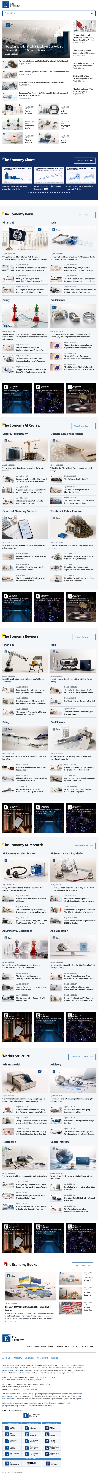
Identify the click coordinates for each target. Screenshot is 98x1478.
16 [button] (64, 192)
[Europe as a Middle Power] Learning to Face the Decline (31, 768)
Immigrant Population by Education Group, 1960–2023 (47, 187)
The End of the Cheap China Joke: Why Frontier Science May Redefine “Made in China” (79, 692)
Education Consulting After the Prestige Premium (79, 1121)
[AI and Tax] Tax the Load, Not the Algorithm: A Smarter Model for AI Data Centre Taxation (79, 570)
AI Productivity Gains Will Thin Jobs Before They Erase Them (29, 502)
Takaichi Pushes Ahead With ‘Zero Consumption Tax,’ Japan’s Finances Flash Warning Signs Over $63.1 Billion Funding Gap (30, 362)
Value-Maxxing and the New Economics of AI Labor (31, 899)
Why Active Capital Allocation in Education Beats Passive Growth (76, 1210)
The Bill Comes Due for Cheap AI (76, 479)
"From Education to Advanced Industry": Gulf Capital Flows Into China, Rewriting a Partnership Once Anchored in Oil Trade (31, 1134)
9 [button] (47, 192)
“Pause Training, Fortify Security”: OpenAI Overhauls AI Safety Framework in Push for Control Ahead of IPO (79, 270)
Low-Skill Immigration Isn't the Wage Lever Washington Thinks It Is (23, 680)
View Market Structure (79, 1057)
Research (69, 1346)
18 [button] (69, 192)
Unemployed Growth (88, 1278)
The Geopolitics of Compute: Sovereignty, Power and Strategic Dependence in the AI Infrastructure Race (31, 978)
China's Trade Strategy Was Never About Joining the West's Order (31, 779)
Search (92, 12)
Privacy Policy (28, 1394)
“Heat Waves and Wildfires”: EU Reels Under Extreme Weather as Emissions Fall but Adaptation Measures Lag (79, 369)
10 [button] (50, 192)
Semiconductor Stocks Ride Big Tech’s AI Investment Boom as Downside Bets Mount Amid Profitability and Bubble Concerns (31, 271)
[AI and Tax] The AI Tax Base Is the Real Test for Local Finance (30, 568)
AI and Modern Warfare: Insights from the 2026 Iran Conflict (79, 921)
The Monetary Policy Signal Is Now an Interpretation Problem (30, 579)
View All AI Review (81, 426)
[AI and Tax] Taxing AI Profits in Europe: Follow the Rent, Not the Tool (79, 557)
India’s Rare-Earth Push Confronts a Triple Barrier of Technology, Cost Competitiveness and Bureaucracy (70, 335)
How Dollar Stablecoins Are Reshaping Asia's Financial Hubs (41, 82)
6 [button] (40, 192)
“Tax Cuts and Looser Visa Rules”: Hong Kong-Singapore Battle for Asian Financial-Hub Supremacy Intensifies (23, 1100)
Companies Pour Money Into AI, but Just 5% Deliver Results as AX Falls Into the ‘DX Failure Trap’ (43, 94)
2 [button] (31, 192)
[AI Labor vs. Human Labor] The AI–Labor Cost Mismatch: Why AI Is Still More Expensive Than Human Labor (31, 923)
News (43, 1346)
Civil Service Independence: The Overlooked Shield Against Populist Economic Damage (29, 792)
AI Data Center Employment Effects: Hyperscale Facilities (79, 187)
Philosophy (17, 1358)
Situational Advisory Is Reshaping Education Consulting (77, 1110)
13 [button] (57, 192)
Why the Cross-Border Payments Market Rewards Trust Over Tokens (71, 1177)
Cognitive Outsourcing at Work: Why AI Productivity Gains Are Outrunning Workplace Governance (31, 492)
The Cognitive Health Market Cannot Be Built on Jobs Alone (24, 1176)
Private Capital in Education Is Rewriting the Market (79, 1188)
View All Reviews (82, 637)
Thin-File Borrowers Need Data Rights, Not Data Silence (78, 713)
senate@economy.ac (36, 1403)
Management (42, 1358)
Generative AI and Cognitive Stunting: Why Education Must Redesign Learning (72, 966)
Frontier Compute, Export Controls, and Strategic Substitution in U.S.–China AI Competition (21, 966)
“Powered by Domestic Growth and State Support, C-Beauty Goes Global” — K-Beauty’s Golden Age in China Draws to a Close (84, 37)
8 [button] (45, 192)
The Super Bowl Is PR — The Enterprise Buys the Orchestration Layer (79, 501)
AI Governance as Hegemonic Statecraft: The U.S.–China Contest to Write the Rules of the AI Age (79, 912)
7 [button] (43, 192)
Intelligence (82, 1346)
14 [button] (59, 192)
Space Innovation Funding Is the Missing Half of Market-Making (71, 680)
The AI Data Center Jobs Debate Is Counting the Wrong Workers (23, 469)
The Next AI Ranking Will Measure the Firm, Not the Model (78, 491)
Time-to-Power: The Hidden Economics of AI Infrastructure (31, 988)
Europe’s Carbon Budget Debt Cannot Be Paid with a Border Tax (79, 779)
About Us (6, 1358)
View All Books (80, 1265)
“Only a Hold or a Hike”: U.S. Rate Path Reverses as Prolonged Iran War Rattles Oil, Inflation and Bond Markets (24, 258)
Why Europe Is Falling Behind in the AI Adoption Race (30, 999)
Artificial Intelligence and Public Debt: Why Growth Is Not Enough (43, 61)
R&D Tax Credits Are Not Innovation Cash (79, 701)
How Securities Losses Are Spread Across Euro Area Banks (15, 187)
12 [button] (55, 192)
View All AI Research (80, 845)
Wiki (92, 1346)
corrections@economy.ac (45, 1405)
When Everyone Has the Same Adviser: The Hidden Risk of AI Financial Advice (24, 546)
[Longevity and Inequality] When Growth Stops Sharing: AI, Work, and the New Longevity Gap (31, 481)
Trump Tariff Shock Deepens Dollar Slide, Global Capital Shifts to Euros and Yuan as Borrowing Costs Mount (32, 1123)
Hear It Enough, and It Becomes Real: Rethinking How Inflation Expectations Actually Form (31, 703)
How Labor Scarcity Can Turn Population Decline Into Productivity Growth (79, 768)
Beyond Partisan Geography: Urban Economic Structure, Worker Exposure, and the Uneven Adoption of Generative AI (79, 980)
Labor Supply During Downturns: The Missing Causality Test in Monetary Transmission (30, 692)
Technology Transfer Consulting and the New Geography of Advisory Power (72, 1100)
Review (60, 1346)
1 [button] (28, 192)
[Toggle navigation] (93, 5)
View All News (83, 215)
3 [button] (33, 192)
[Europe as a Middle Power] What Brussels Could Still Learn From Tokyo (24, 757)
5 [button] (38, 192)
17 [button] (67, 192)
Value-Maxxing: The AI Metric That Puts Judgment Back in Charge (72, 469)
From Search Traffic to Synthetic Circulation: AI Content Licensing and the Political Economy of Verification (79, 901)
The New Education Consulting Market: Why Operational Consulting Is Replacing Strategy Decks (79, 1134)
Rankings (54, 1358)
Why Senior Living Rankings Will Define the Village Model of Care (30, 1196)
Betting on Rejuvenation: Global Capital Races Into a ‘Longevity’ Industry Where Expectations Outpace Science (31, 1187)
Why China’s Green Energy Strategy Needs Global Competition (77, 790)
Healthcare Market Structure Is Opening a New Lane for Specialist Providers (31, 1207)
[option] (17, 178)
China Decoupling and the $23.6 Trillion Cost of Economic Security (44, 71)
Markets (51, 1346)
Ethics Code (29, 1358)
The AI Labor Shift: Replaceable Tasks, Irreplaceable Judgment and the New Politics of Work (30, 912)
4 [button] (35, 192)
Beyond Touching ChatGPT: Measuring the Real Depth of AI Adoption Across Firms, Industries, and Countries (78, 1000)
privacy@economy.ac (9, 1405)
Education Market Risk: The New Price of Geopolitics (79, 1199)
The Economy (33, 1346)
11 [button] (52, 192)
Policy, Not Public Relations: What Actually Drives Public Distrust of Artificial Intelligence (23, 889)
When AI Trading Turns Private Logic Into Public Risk (31, 557)
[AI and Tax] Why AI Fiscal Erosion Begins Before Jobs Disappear (79, 579)
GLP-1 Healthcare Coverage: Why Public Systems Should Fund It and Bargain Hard (71, 757)
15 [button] (62, 192)
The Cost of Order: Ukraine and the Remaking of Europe (28, 1308)
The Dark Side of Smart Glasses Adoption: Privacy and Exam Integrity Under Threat (80, 280)
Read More (9, 1322)
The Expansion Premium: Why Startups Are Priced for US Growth (31, 713)
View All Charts (82, 160)
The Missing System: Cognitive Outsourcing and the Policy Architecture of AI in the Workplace (72, 889)
